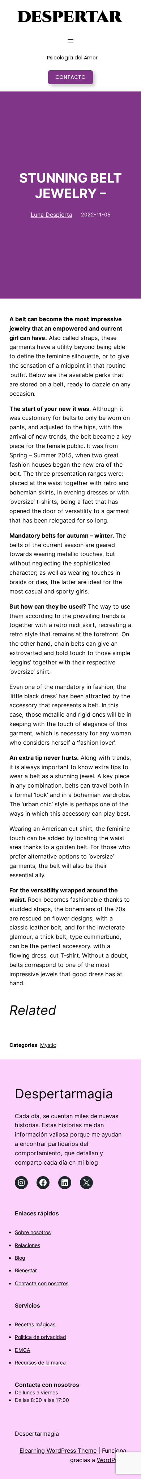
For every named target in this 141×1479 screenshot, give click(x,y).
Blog (20, 1258)
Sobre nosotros (33, 1232)
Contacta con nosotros (41, 1283)
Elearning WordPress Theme (58, 1450)
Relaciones (27, 1245)
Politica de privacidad (40, 1337)
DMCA (22, 1350)
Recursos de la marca (40, 1362)
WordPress (111, 1460)
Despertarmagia (64, 1094)
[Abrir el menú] (70, 40)
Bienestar (26, 1270)
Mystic (48, 1045)
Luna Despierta (51, 214)
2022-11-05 (96, 214)
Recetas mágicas (35, 1324)
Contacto (70, 77)
